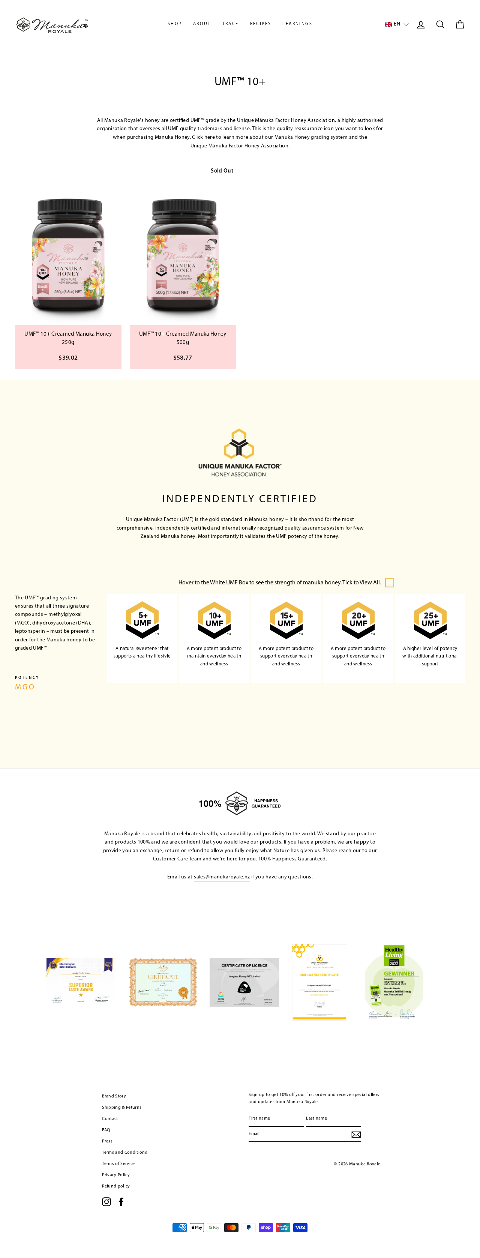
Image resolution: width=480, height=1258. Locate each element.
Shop (175, 24)
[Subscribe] (356, 1134)
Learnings (297, 24)
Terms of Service (118, 1164)
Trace (230, 24)
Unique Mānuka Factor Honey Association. (240, 146)
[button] (397, 24)
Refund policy (116, 1186)
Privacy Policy (116, 1175)
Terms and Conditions (124, 1152)
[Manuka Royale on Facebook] (121, 1201)
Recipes (261, 24)
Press (107, 1141)
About (202, 24)
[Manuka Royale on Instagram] (106, 1201)
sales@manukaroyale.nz (222, 877)
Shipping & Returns (121, 1107)
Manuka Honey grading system (311, 137)
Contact (110, 1119)
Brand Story (114, 1096)
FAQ (106, 1130)
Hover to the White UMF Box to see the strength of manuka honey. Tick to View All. (279, 583)
